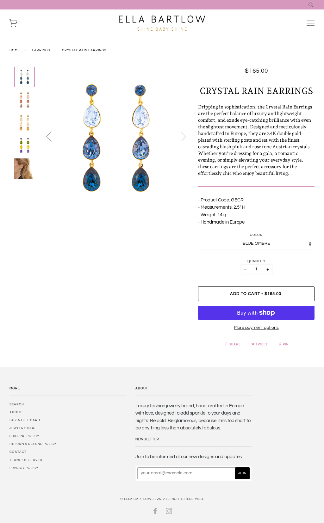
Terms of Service (26, 460)
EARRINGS (41, 50)
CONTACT (18, 451)
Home (14, 50)
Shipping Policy (24, 436)
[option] (116, 139)
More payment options (256, 327)
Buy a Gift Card (24, 420)
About (15, 412)
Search (16, 404)
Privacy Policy (23, 468)
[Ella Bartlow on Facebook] (155, 512)
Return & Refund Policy (32, 444)
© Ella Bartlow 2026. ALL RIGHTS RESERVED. (162, 499)
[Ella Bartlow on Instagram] (169, 512)
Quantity (256, 261)
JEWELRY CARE (23, 428)
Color (256, 235)
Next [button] (180, 136)
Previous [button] (52, 136)
